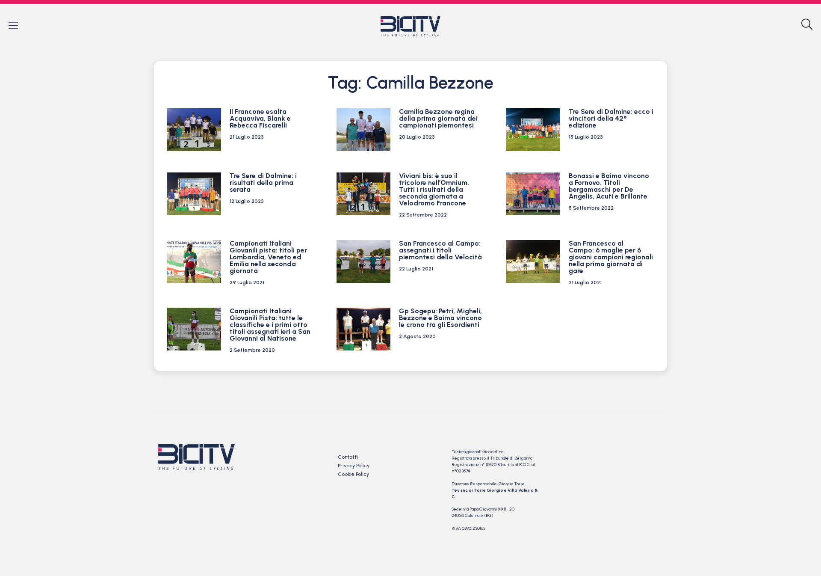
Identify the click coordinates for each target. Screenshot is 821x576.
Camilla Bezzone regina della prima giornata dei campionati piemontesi (438, 118)
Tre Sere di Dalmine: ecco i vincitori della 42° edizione (611, 118)
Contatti (348, 457)
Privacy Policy (353, 466)
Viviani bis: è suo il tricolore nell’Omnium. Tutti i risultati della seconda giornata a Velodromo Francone (434, 189)
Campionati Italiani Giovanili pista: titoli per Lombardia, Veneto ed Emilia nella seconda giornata (268, 257)
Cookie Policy (353, 474)
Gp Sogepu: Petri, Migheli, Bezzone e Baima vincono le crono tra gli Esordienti (440, 318)
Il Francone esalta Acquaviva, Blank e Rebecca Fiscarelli (260, 118)
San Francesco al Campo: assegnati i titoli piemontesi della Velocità (441, 250)
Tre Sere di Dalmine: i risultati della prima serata (263, 182)
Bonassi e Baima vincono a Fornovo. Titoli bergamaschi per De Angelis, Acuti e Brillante (609, 186)
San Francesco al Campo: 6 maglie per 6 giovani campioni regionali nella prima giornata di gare (611, 257)
